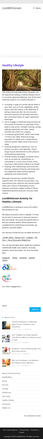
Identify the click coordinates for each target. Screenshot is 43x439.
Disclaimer (34, 430)
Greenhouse (6, 392)
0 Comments (27, 329)
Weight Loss (6, 408)
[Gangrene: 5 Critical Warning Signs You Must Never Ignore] (6, 351)
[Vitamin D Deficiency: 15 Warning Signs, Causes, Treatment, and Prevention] (6, 325)
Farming (5, 389)
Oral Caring (6, 404)
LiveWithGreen (12, 8)
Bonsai (4, 381)
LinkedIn (32, 258)
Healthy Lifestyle (8, 400)
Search (4, 306)
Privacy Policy (24, 430)
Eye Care (5, 385)
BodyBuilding (7, 377)
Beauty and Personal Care (11, 373)
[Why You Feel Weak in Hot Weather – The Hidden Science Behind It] (6, 363)
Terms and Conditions (10, 430)
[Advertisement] (21, 35)
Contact (21, 432)
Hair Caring (6, 396)
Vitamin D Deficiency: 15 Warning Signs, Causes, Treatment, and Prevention (24, 324)
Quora (5, 260)
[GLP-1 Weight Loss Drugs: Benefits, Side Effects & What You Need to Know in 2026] (6, 339)
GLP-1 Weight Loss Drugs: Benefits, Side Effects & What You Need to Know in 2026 (26, 337)
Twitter (15, 258)
